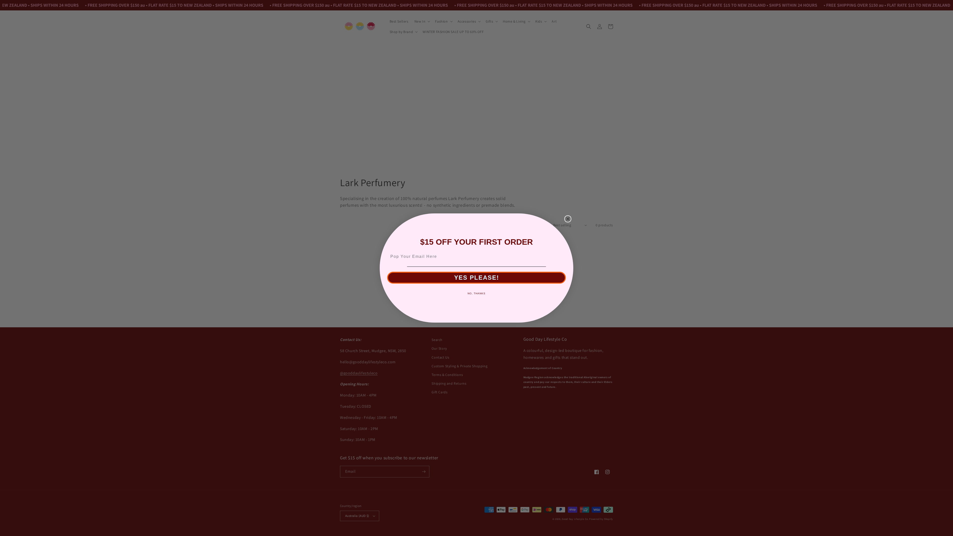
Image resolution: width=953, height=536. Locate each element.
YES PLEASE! (476, 277)
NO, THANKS (476, 293)
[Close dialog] (568, 219)
